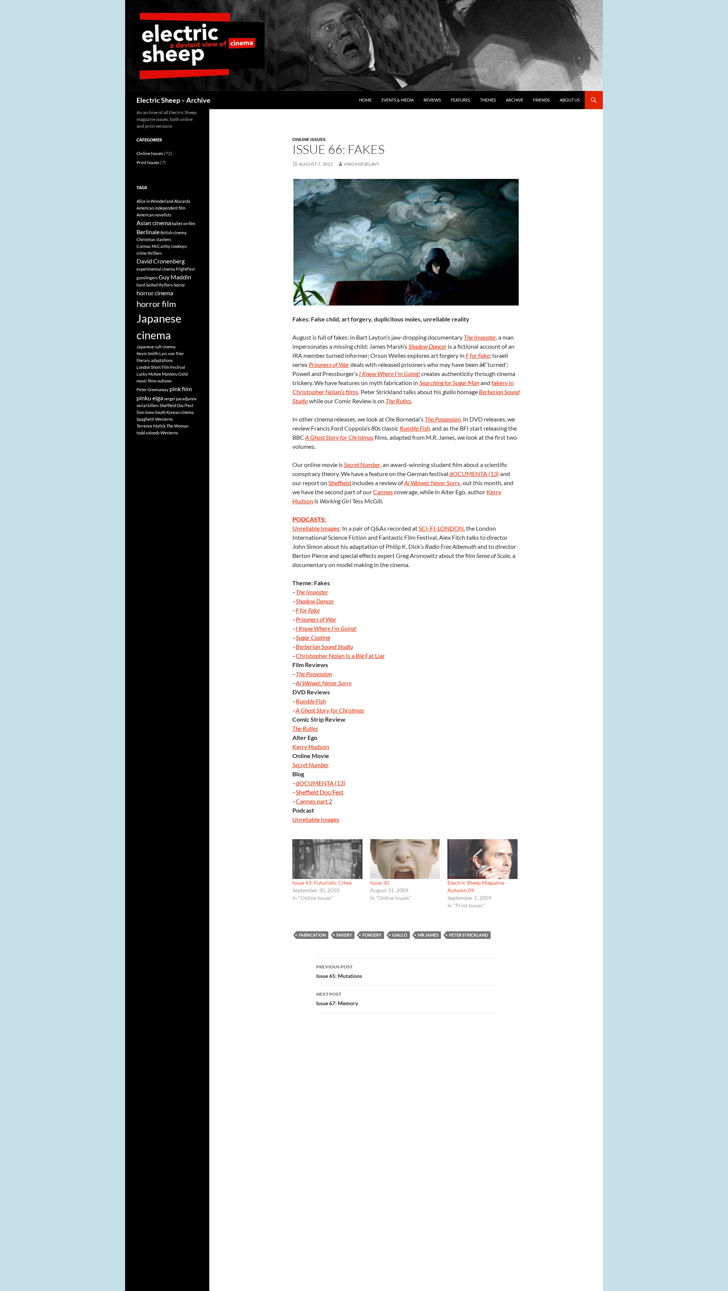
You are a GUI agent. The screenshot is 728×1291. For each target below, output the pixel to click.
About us (570, 99)
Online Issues (309, 139)
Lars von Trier (171, 353)
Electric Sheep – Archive (173, 100)
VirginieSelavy (362, 164)
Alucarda (182, 201)
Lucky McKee (148, 373)
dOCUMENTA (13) (474, 473)
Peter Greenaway (152, 389)
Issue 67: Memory (337, 998)
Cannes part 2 (314, 801)
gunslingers (147, 277)
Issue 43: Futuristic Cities (322, 882)
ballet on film (183, 223)
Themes (488, 99)
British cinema (173, 232)
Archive (514, 99)
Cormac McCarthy (153, 246)
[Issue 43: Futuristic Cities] (327, 859)
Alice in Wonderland (154, 201)
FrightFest (185, 268)
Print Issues (147, 162)
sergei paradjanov (180, 398)
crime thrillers (149, 253)
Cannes (383, 491)
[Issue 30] (405, 859)
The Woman (177, 425)
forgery (371, 934)
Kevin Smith (147, 353)
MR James (428, 934)
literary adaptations (154, 360)
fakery (344, 934)
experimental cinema (155, 268)
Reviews (432, 99)
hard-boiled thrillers (154, 284)
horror (179, 284)
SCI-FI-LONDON (441, 528)
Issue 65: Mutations (339, 971)
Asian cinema (153, 222)
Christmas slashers (153, 239)
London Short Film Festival (160, 367)
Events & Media (397, 99)
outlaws (164, 380)
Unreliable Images (315, 528)
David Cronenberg (160, 261)
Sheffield (339, 482)
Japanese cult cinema (156, 346)
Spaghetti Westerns (154, 419)
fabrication (312, 934)
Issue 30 (379, 882)
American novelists (153, 214)
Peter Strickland (468, 934)
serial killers (147, 405)
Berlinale (148, 231)
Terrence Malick (151, 425)
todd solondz (148, 432)
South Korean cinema (174, 412)
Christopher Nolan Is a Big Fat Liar (340, 655)
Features (460, 99)
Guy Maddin (174, 276)
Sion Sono (145, 412)
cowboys (179, 246)
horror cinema (154, 292)
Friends (541, 99)
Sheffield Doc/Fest (320, 792)
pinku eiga (149, 397)
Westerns (169, 432)
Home (365, 99)
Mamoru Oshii (175, 373)
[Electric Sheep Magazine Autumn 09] (482, 859)
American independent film (160, 207)
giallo (399, 934)
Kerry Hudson (310, 746)
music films (146, 380)
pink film (180, 388)
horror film (156, 304)
